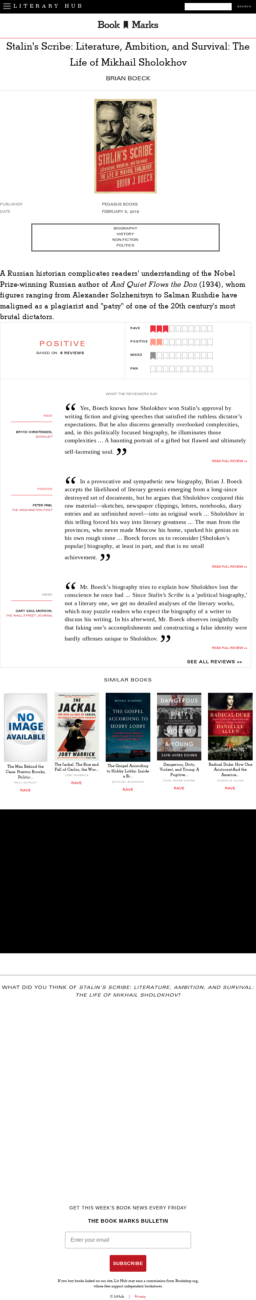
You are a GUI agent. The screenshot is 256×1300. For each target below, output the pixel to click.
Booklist (44, 437)
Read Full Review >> (229, 461)
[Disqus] (128, 1092)
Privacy (140, 1296)
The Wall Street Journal (29, 616)
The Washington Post (32, 510)
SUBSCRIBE (128, 1263)
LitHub (119, 1296)
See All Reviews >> (214, 662)
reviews (72, 353)
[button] (128, 881)
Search (244, 7)
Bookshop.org (186, 1281)
